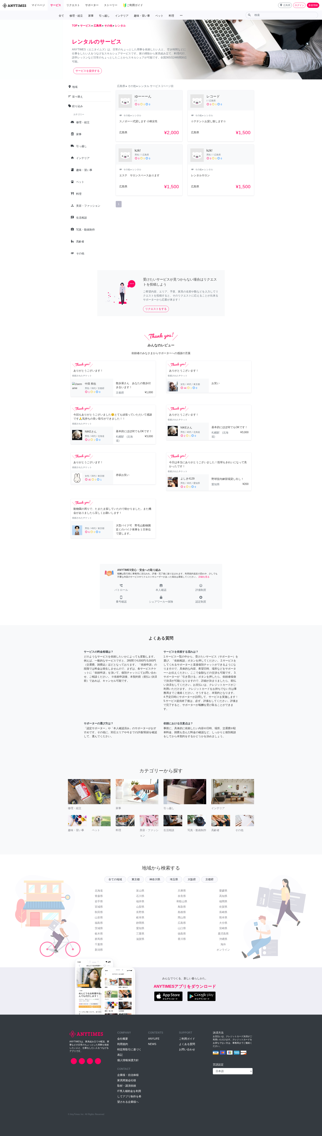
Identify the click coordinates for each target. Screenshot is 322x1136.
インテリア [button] (121, 15)
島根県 (182, 912)
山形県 (99, 917)
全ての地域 (115, 879)
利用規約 (122, 1044)
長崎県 (223, 912)
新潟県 (99, 949)
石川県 (140, 896)
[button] (285, 5)
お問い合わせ (187, 1049)
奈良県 (182, 896)
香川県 (182, 939)
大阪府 (192, 879)
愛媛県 (223, 890)
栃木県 (99, 933)
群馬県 (99, 939)
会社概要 (122, 1038)
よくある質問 (187, 1044)
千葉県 (99, 944)
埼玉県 (174, 879)
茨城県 (99, 928)
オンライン (223, 949)
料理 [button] (171, 15)
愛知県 (140, 928)
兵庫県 (182, 890)
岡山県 (182, 917)
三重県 (140, 933)
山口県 (182, 928)
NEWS (152, 1044)
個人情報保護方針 (128, 1060)
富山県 (140, 890)
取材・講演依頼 (126, 1085)
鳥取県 (182, 906)
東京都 (136, 879)
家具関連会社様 (126, 1080)
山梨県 (140, 906)
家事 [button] (91, 15)
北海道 (99, 890)
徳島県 (182, 933)
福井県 (140, 901)
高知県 (223, 896)
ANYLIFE (153, 1038)
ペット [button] (159, 15)
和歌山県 (181, 901)
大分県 (223, 922)
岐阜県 (140, 917)
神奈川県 (154, 879)
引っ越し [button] (104, 15)
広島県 (182, 922)
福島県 (99, 922)
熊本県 (223, 917)
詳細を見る (204, 577)
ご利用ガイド (187, 1038)
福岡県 (223, 901)
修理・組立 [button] (76, 15)
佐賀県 (223, 906)
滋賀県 (140, 939)
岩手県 (99, 901)
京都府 (209, 879)
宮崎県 (223, 928)
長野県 (140, 912)
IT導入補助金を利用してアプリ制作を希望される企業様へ (129, 1096)
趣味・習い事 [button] (142, 15)
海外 (223, 944)
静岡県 (140, 922)
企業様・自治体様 (128, 1075)
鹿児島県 (223, 933)
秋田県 (99, 912)
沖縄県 (223, 939)
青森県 (99, 896)
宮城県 (99, 906)
